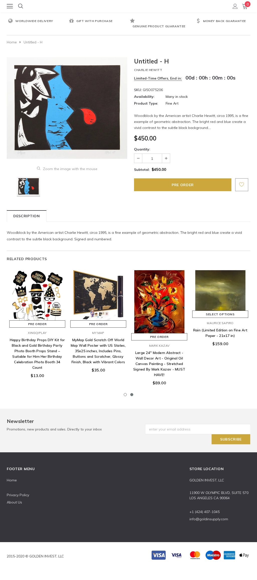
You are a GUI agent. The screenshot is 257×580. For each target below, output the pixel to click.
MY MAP (98, 333)
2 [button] (131, 394)
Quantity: (142, 149)
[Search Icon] (20, 6)
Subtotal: (142, 169)
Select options (220, 314)
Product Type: (146, 103)
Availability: (144, 96)
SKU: (138, 90)
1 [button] (125, 394)
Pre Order (37, 324)
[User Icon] (235, 6)
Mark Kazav (159, 345)
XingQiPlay (37, 333)
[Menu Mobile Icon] (10, 6)
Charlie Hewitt (148, 70)
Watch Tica (128, 6)
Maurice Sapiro (220, 323)
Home (12, 42)
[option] (37, 21)
